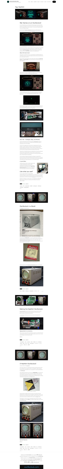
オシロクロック (25, 460)
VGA (41, 459)
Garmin (30, 456)
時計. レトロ (25, 344)
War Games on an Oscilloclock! (30, 23)
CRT (37, 454)
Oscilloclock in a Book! (27, 206)
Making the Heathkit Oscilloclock (31, 309)
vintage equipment (26, 187)
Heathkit (34, 446)
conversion (28, 446)
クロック (40, 343)
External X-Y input (31, 72)
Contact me (33, 176)
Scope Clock (21, 187)
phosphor (22, 457)
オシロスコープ (36, 343)
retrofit (21, 343)
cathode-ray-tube (23, 454)
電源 (35, 462)
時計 (32, 462)
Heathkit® (28, 365)
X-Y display (22, 460)
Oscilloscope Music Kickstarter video (32, 93)
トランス (39, 460)
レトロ (30, 462)
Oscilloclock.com (14, 1)
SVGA (38, 457)
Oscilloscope (39, 446)
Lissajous (37, 456)
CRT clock (40, 454)
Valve (28, 343)
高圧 (38, 462)
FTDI (28, 456)
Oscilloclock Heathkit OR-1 (31, 264)
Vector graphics (32, 343)
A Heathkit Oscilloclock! (28, 364)
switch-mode (40, 457)
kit (35, 456)
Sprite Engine (36, 141)
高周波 (37, 462)
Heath (31, 446)
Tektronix (24, 459)
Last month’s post (22, 311)
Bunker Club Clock (28, 29)
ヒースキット (21, 344)
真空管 (29, 344)
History (37, 396)
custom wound (21, 456)
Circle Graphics (22, 446)
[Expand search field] (54, 2)
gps (31, 456)
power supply (24, 457)
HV (34, 456)
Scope (23, 343)
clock (25, 446)
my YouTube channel (24, 46)
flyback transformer (25, 456)
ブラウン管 (26, 462)
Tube (26, 343)
